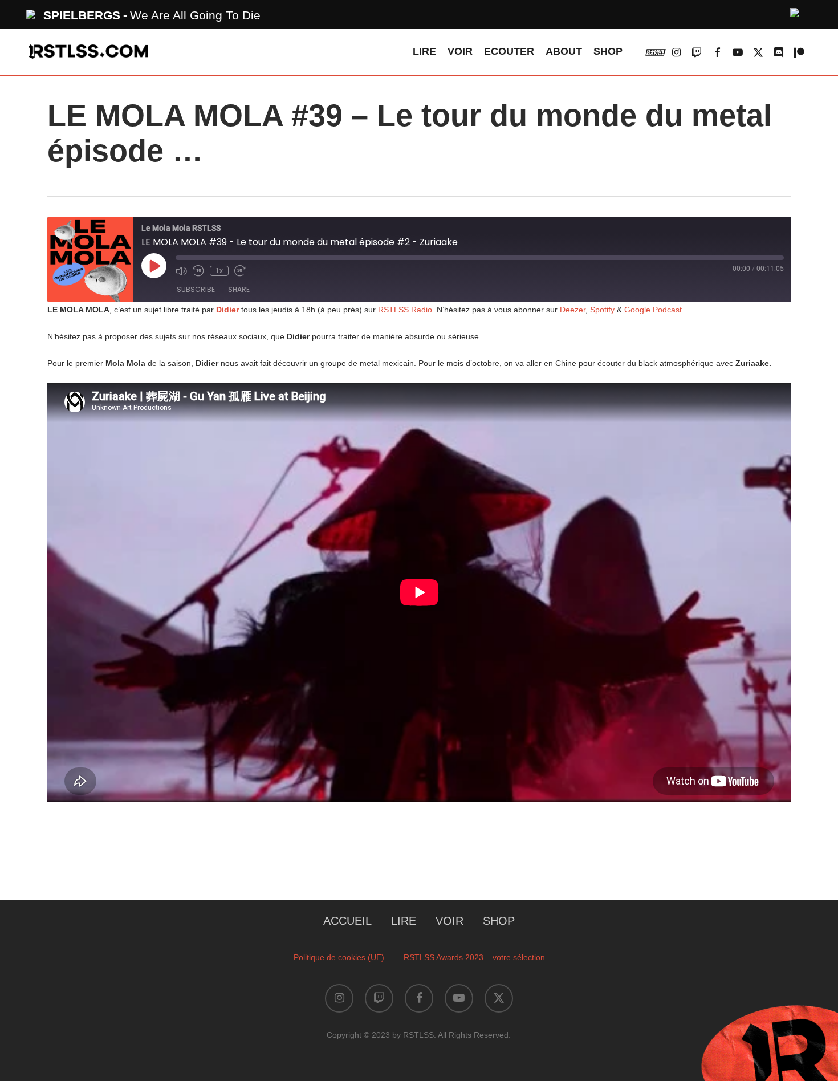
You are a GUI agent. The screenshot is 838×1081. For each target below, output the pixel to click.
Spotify (602, 309)
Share (239, 289)
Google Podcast (653, 309)
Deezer (572, 309)
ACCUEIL (347, 921)
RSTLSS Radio (404, 309)
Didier (227, 309)
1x (219, 271)
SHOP (499, 921)
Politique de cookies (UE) (339, 957)
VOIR (449, 921)
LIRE (403, 921)
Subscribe (196, 289)
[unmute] (795, 11)
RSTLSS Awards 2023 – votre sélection (474, 957)
